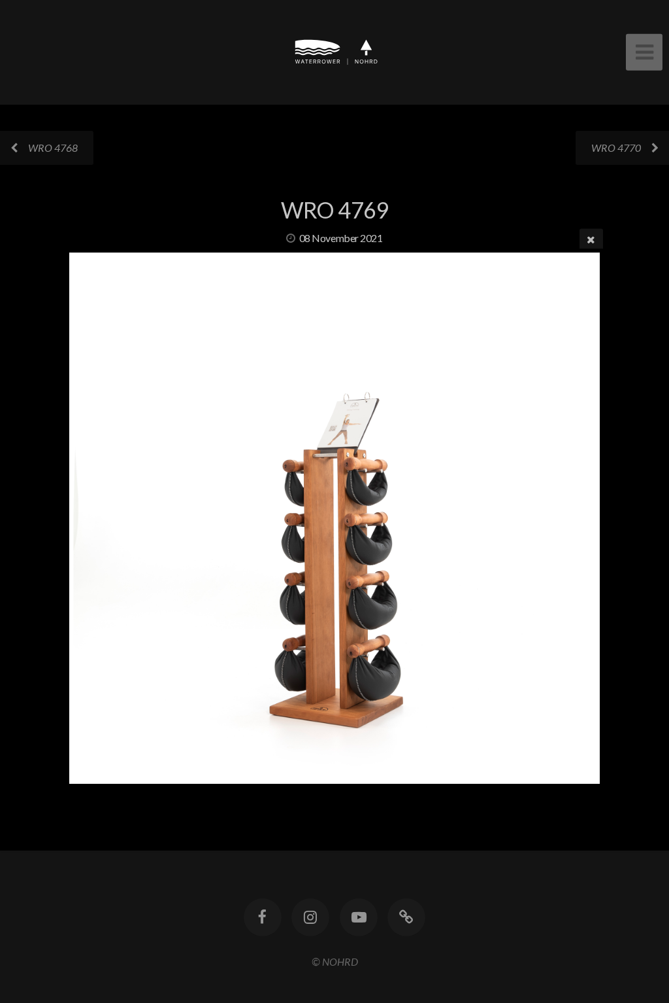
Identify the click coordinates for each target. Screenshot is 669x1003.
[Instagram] (310, 917)
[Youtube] (359, 917)
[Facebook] (263, 917)
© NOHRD (335, 961)
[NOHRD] (406, 917)
